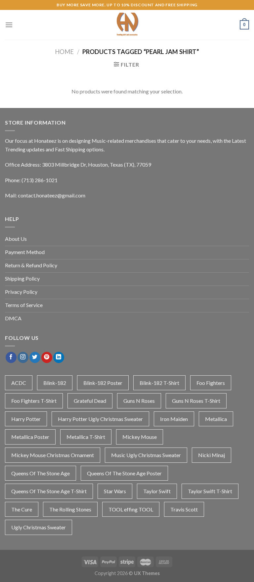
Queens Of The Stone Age (40, 473)
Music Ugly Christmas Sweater (146, 455)
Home (64, 51)
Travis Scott (184, 509)
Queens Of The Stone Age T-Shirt (49, 491)
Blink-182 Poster (102, 383)
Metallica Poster (30, 437)
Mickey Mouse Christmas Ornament (52, 455)
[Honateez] (127, 25)
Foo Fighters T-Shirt (34, 400)
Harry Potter (26, 419)
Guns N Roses (139, 400)
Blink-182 (54, 383)
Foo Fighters (210, 383)
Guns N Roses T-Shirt (196, 400)
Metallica (216, 419)
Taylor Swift (157, 491)
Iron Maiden (174, 419)
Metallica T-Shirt (85, 437)
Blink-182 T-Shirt (159, 383)
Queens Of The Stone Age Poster (124, 473)
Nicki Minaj (211, 455)
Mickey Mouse (139, 437)
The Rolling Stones (70, 509)
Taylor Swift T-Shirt (210, 491)
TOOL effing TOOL (130, 509)
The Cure (21, 509)
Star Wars (115, 491)
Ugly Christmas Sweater (38, 527)
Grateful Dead (90, 400)
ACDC (18, 383)
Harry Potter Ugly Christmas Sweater (100, 419)
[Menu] (9, 25)
